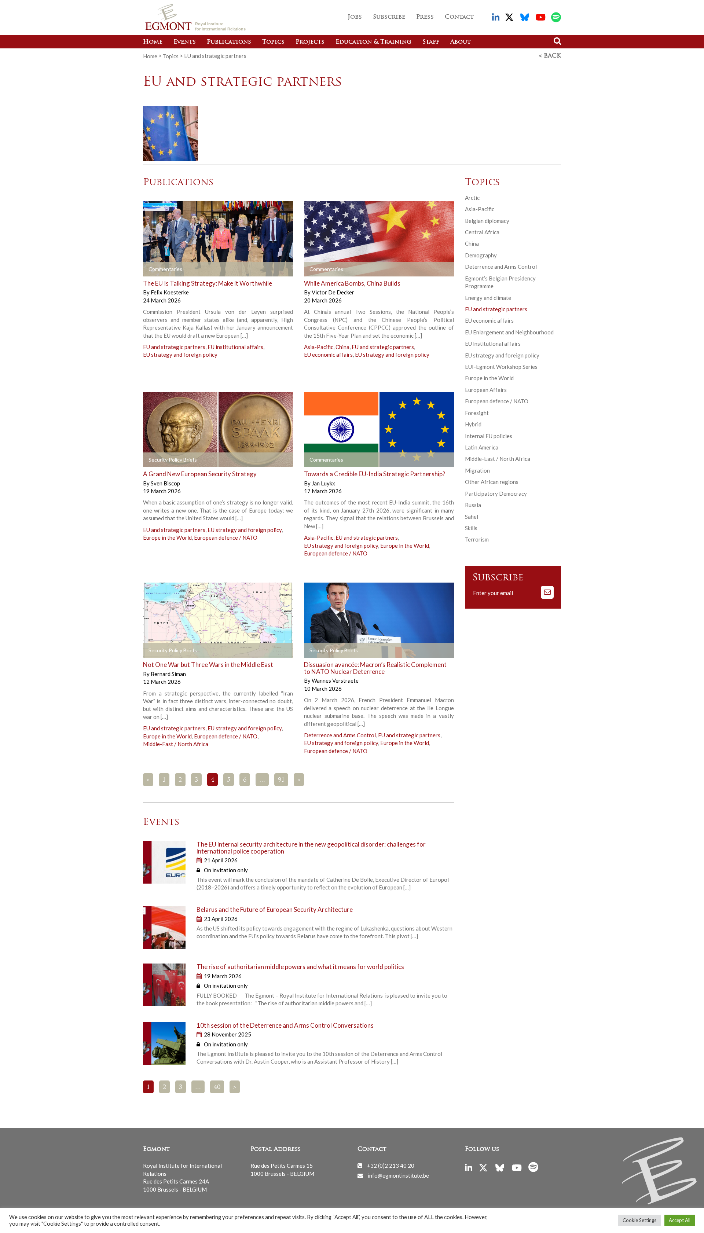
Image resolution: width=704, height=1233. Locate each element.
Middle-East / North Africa (175, 744)
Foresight (477, 413)
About (460, 42)
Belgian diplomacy (487, 220)
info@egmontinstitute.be (398, 1175)
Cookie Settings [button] (639, 1220)
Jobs (355, 17)
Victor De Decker (333, 292)
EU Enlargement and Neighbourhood (509, 332)
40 (217, 1087)
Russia (473, 505)
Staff (430, 42)
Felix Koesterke (170, 292)
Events (184, 42)
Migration (477, 470)
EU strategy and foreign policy (180, 354)
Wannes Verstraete (335, 680)
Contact (459, 17)
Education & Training (373, 42)
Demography (481, 255)
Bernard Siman (168, 674)
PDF (164, 460)
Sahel (471, 516)
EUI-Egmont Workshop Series (501, 366)
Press (425, 17)
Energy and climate (488, 297)
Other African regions (491, 481)
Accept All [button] (679, 1220)
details (163, 269)
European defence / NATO (225, 537)
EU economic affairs (328, 354)
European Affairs (486, 389)
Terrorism (477, 539)
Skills (471, 528)
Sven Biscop (165, 483)
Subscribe (389, 17)
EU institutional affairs (235, 347)
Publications (229, 42)
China (342, 347)
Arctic (472, 197)
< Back (550, 56)
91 (281, 780)
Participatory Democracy (496, 493)
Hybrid (473, 424)
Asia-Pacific (318, 347)
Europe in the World (167, 537)
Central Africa (482, 232)
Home (152, 42)
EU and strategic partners (174, 347)
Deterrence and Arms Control (340, 735)
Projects (310, 42)
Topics (273, 42)
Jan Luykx (323, 483)
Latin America (481, 447)
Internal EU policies (488, 436)
